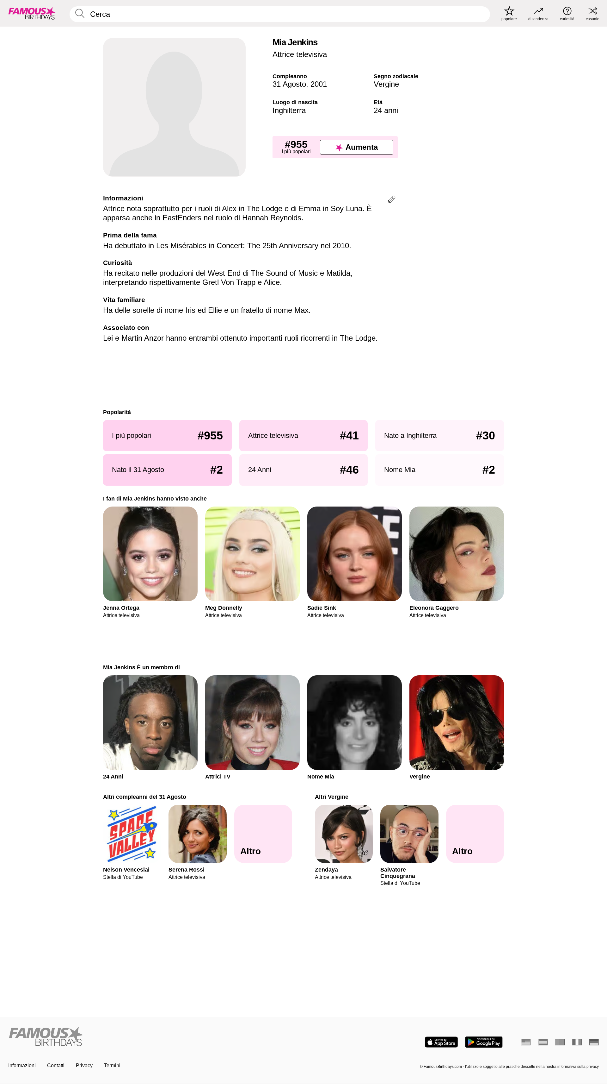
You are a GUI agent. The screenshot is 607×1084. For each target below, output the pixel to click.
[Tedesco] (594, 1042)
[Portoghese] (560, 1042)
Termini (112, 1065)
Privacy (84, 1065)
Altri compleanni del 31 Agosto (144, 796)
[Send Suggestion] (391, 200)
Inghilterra (289, 110)
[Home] (154, 1037)
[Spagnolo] (543, 1042)
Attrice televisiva (300, 54)
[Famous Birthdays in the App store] (441, 1042)
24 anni (386, 110)
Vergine (386, 84)
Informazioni (22, 1065)
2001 (318, 84)
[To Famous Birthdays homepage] (32, 13)
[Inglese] (525, 1042)
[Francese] (577, 1042)
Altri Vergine (331, 796)
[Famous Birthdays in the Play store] (484, 1042)
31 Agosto (289, 84)
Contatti (55, 1065)
